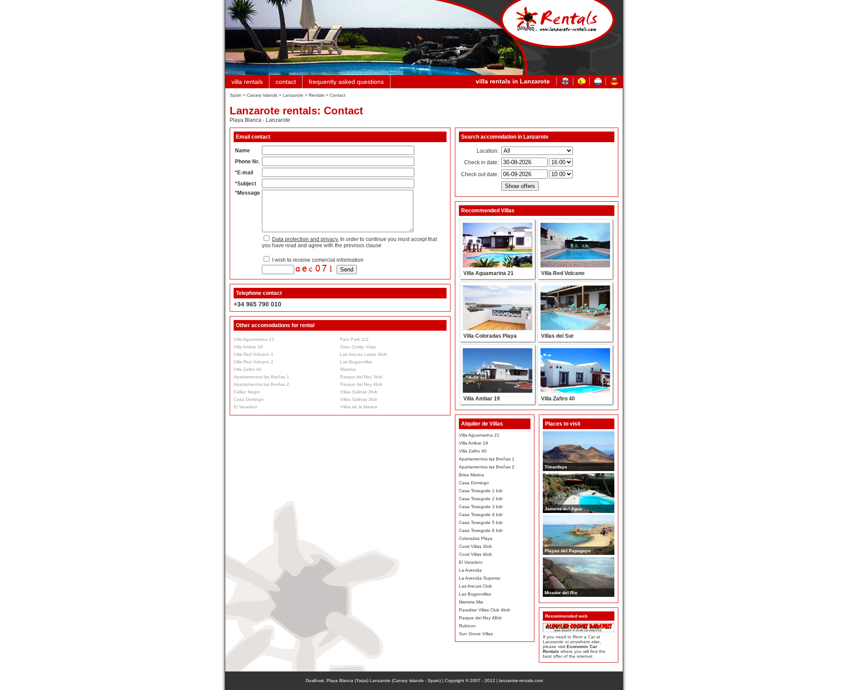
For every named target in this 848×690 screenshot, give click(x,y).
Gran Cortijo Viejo (358, 346)
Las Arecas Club (475, 586)
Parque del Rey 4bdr (361, 384)
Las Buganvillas (356, 361)
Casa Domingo (249, 399)
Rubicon (467, 625)
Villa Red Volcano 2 (253, 361)
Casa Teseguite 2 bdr (481, 498)
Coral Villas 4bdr (475, 554)
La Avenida (470, 570)
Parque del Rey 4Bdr (480, 617)
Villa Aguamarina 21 (254, 339)
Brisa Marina (471, 474)
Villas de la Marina (358, 406)
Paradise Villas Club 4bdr (484, 609)
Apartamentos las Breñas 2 (261, 384)
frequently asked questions (346, 81)
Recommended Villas (488, 210)
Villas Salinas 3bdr (359, 399)
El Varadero (245, 406)
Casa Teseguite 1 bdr (481, 490)
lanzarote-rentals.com (521, 680)
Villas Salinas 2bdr (359, 391)
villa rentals (247, 81)
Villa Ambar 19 (248, 346)
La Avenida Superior (479, 578)
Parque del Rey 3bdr (361, 376)
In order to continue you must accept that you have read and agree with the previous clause (349, 242)
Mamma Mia (471, 602)
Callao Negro (247, 391)
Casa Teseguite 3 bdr (481, 506)
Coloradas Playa (475, 538)
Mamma (348, 369)
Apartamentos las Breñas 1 (261, 376)
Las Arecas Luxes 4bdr (363, 354)
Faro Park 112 (354, 339)
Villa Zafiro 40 (247, 369)
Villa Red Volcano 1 (253, 354)
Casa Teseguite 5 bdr (481, 522)
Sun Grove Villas (476, 633)
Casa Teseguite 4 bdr (481, 514)
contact (286, 81)
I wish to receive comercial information (317, 260)
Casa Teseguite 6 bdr (481, 530)
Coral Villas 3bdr (475, 546)
